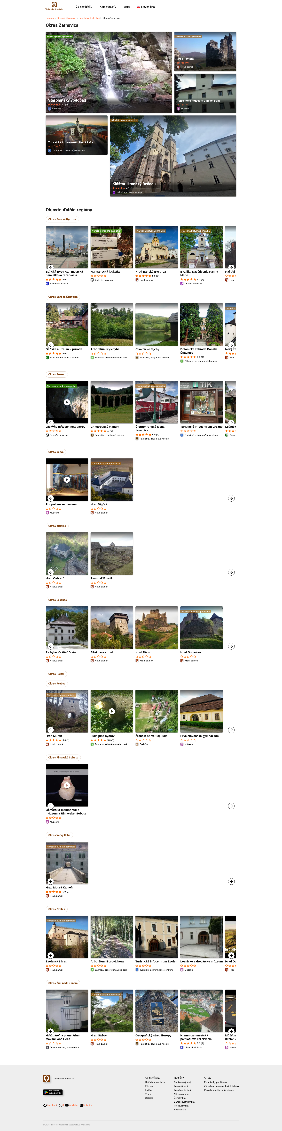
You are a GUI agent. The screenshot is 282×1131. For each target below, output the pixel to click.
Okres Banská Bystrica (62, 219)
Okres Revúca (56, 683)
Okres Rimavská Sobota (63, 757)
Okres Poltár (56, 673)
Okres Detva (55, 452)
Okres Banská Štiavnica (63, 296)
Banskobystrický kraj (89, 18)
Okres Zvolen (56, 909)
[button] (231, 267)
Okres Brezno (56, 374)
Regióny (50, 18)
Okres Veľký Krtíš (59, 835)
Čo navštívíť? (84, 6)
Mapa (127, 6)
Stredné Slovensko (66, 18)
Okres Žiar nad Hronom (63, 983)
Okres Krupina (57, 526)
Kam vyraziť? (108, 6)
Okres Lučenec (57, 600)
